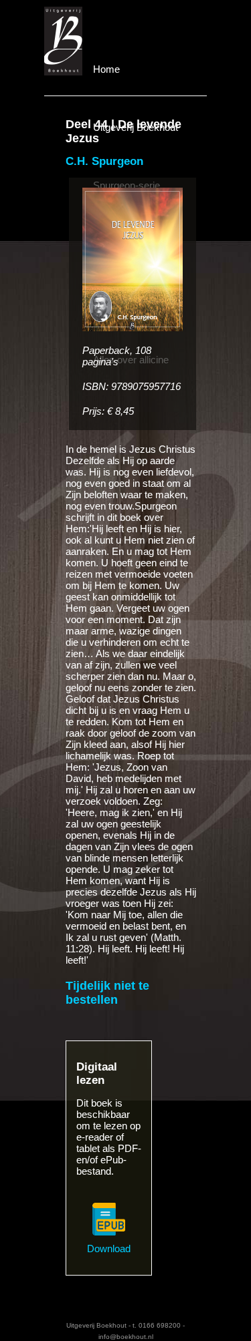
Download (109, 1248)
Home (106, 69)
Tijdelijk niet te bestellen (107, 992)
